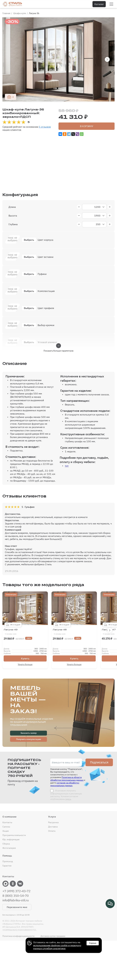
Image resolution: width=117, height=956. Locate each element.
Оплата (51, 831)
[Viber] (77, 134)
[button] (107, 59)
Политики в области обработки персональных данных (66, 778)
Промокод (7, 861)
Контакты (7, 822)
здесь (68, 799)
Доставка (53, 826)
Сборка (6, 843)
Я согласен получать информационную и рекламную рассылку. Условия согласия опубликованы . (66, 794)
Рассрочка (53, 822)
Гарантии (6, 865)
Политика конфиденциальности (18, 936)
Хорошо (92, 943)
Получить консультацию (28, 739)
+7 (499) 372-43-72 (16, 891)
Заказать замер (28, 733)
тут (67, 465)
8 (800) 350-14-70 (15, 896)
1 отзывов (45, 126)
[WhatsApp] (81, 134)
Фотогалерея (9, 848)
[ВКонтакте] (60, 134)
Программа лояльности (14, 835)
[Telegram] (69, 134)
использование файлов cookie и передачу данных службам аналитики (57, 947)
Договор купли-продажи (53, 936)
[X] (73, 134)
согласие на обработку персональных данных (64, 784)
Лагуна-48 (60, 631)
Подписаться (99, 762)
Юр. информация (10, 839)
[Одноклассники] (64, 134)
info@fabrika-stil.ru (15, 900)
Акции (5, 831)
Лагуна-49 (11, 631)
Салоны (6, 826)
